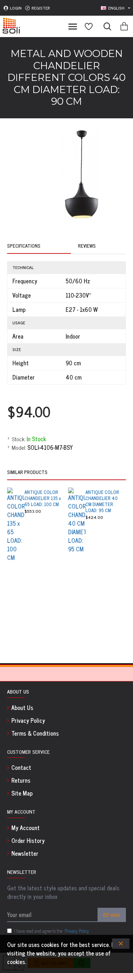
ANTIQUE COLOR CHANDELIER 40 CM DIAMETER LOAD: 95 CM (102, 501)
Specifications (23, 246)
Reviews (87, 246)
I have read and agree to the (51, 931)
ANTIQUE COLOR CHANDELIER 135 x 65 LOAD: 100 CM (42, 498)
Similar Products (27, 472)
